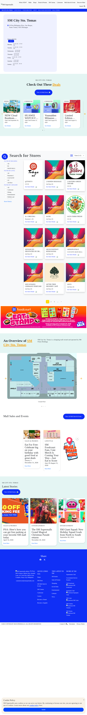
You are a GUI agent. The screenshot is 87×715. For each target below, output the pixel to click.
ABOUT (35, 10)
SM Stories (55, 576)
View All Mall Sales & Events (73, 416)
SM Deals (40, 580)
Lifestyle (54, 593)
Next (85, 114)
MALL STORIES (56, 10)
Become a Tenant (42, 599)
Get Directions (14, 32)
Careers (39, 596)
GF (8, 180)
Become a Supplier (42, 603)
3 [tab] (45, 406)
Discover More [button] (81, 2)
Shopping (54, 583)
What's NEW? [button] (23, 2)
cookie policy (34, 705)
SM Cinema (40, 589)
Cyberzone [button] (60, 2)
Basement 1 (10, 175)
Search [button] (81, 6)
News (53, 597)
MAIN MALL (11, 168)
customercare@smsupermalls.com (25, 580)
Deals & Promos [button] (42, 2)
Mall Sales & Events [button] (69, 2)
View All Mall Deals (42, 92)
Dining (9, 192)
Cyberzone (10, 190)
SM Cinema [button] (52, 2)
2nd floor (9, 182)
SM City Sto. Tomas (7, 10)
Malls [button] (29, 2)
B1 (8, 166)
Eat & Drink (55, 586)
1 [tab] (43, 130)
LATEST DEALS (17, 10)
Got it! (43, 709)
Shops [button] (34, 2)
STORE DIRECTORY (27, 10)
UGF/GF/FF (10, 178)
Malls (38, 574)
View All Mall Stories (10, 492)
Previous (2, 114)
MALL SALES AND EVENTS (44, 10)
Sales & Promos (56, 580)
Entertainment (11, 194)
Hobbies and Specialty (10, 198)
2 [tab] (44, 130)
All (8, 163)
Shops (39, 577)
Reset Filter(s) (8, 201)
